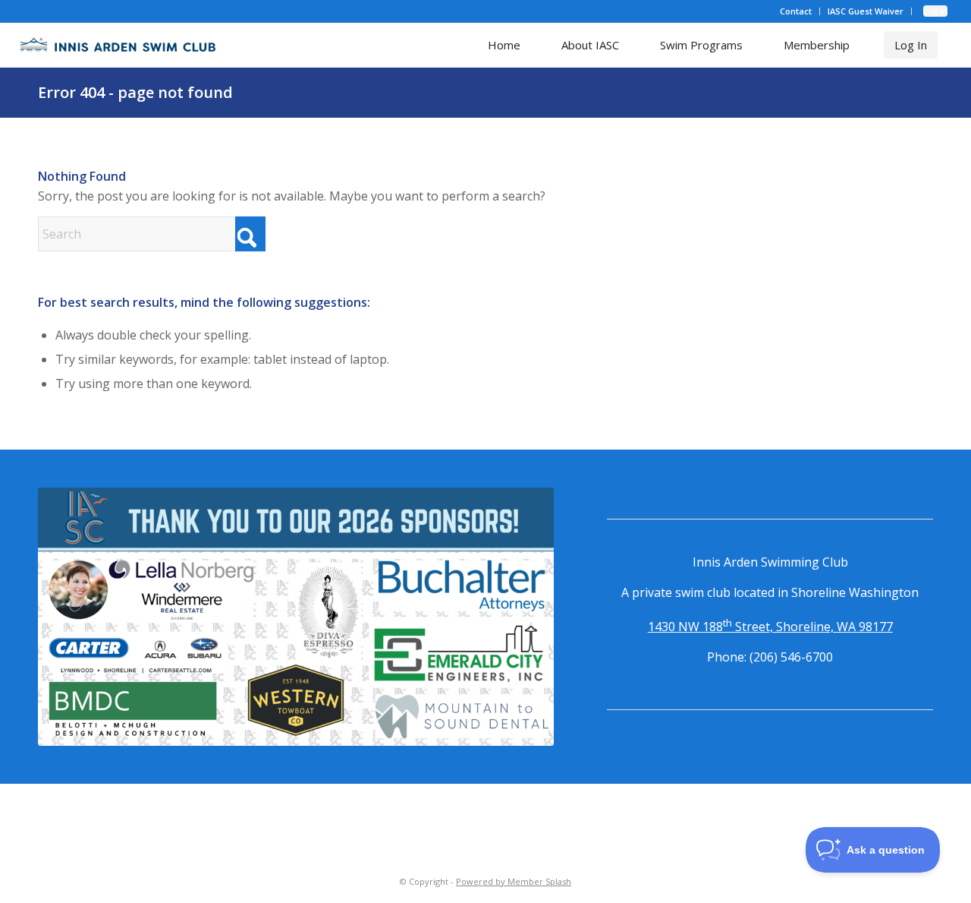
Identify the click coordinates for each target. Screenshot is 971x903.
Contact (796, 11)
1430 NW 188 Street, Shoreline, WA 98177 (770, 626)
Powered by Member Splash (513, 881)
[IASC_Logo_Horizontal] (118, 44)
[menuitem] (796, 11)
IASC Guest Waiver (865, 11)
